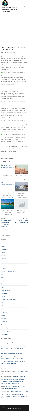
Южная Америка (5, 331)
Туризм (3, 324)
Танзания (3, 318)
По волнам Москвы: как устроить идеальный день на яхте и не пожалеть (13, 362)
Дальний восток (6, 287)
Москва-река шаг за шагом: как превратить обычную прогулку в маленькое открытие (13, 352)
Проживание (5, 302)
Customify (19, 408)
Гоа (3, 265)
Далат (4, 246)
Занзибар (4, 321)
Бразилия (5, 334)
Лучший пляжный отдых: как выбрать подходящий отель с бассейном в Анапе (12, 342)
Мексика (3, 280)
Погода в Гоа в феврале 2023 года (18, 391)
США (2, 309)
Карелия (4, 293)
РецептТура (5, 328)
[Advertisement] (14, 28)
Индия (2, 262)
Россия (3, 284)
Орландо (4, 312)
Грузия (3, 252)
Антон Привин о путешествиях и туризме (10, 10)
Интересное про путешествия (9, 54)
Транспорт (5, 306)
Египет (3, 255)
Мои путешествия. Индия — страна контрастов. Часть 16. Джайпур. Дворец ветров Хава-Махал (14, 396)
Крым (3, 296)
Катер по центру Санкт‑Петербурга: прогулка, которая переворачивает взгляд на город (13, 357)
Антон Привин (5, 52)
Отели (4, 268)
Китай (2, 277)
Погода (4, 258)
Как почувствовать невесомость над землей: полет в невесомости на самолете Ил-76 (13, 347)
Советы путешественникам (8, 299)
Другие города (6, 290)
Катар (2, 274)
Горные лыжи (4, 249)
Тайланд (3, 315)
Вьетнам (3, 243)
